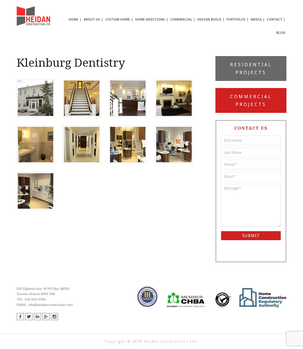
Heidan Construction (34, 16)
